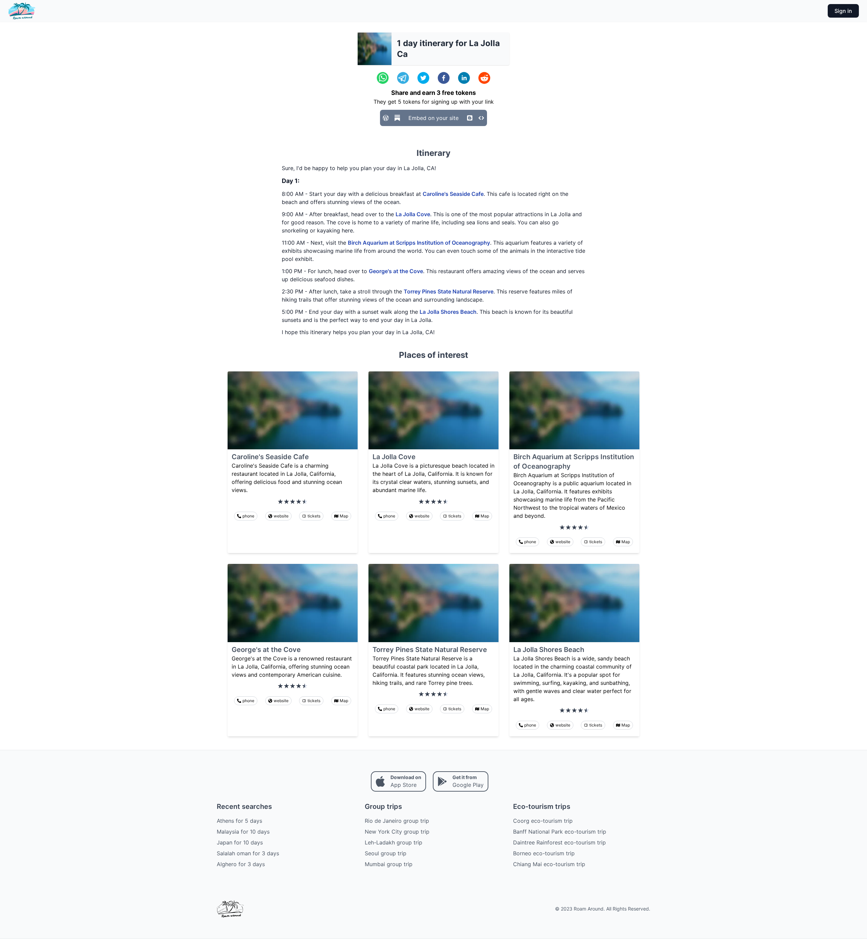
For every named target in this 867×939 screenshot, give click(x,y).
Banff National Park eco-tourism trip (559, 831)
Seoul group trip (385, 853)
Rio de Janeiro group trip (397, 820)
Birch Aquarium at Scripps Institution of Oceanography (419, 242)
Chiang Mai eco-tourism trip (549, 864)
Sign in (843, 10)
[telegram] (403, 78)
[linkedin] (464, 78)
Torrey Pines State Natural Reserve (448, 291)
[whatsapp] (383, 78)
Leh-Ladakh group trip (393, 842)
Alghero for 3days (241, 864)
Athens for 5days (239, 820)
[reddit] (484, 78)
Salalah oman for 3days (248, 853)
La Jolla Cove (413, 214)
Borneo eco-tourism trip (544, 853)
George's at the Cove (396, 271)
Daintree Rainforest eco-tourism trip (559, 842)
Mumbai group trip (389, 864)
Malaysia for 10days (243, 831)
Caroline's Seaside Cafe (453, 193)
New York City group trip (397, 831)
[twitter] (423, 78)
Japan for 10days (240, 842)
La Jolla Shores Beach (448, 311)
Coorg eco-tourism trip (543, 820)
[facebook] (443, 78)
